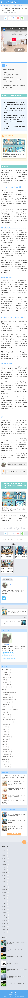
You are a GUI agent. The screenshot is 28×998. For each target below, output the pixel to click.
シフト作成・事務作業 (9, 719)
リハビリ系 (3, 539)
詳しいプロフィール (7, 654)
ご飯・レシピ (7, 764)
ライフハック (7, 766)
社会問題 (6, 704)
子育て (4, 744)
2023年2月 (5, 875)
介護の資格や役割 (8, 697)
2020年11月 (5, 886)
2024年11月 (5, 861)
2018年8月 (5, 923)
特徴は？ (5, 72)
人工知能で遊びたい (14, 2)
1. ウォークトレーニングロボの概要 (11, 74)
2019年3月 (5, 906)
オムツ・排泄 (7, 714)
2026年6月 (5, 852)
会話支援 (6, 729)
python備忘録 (7, 672)
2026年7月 (5, 850)
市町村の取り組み (8, 756)
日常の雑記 (5, 759)
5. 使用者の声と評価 (8, 81)
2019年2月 (5, 909)
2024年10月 (5, 864)
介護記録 (6, 726)
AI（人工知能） (6, 669)
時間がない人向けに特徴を (9, 69)
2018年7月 (5, 926)
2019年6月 (5, 898)
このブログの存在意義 (8, 658)
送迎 (5, 741)
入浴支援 (6, 731)
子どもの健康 (7, 754)
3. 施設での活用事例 (8, 77)
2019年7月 (5, 895)
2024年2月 (5, 869)
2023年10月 (5, 872)
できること (6, 674)
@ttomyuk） (8, 644)
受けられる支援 (7, 751)
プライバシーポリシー (14, 994)
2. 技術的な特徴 (7, 75)
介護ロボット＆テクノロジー (16, 539)
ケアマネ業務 (7, 717)
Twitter (4, 600)
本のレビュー (7, 684)
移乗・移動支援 (7, 736)
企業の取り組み (7, 749)
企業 (5, 679)
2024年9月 (5, 867)
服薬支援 (6, 734)
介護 (8, 539)
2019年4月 (5, 903)
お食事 (5, 712)
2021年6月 (5, 881)
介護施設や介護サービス (9, 699)
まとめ (5, 82)
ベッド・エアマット (8, 722)
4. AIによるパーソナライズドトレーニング (13, 79)
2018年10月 (5, 920)
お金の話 (6, 746)
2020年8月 (5, 892)
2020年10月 (5, 889)
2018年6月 (5, 929)
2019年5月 (5, 900)
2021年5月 (5, 883)
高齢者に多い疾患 (8, 706)
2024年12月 (5, 858)
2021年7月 (5, 878)
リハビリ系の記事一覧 (13, 833)
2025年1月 (5, 855)
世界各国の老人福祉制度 (9, 692)
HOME (15, 992)
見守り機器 (6, 739)
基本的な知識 (7, 682)
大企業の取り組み (8, 702)
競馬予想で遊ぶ (7, 687)
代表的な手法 (7, 677)
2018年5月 (5, 932)
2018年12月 (5, 915)
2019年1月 (5, 912)
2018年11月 (5, 917)
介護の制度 (6, 694)
